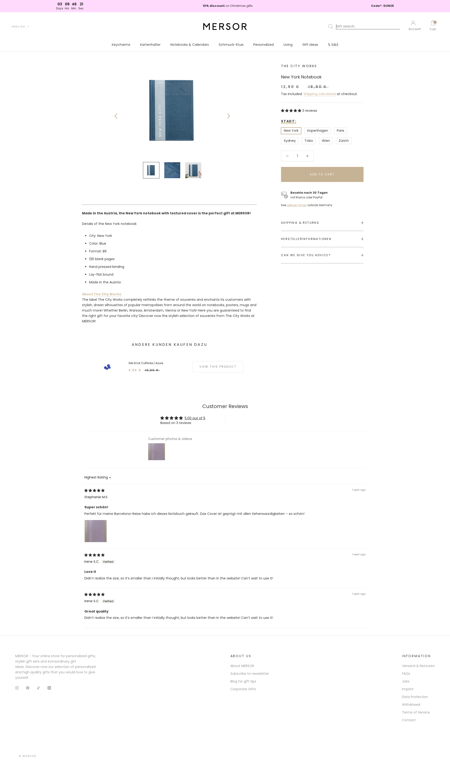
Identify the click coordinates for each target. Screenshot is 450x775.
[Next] (228, 116)
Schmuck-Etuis (231, 44)
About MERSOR (242, 665)
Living (288, 44)
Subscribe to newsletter (249, 673)
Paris (340, 130)
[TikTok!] (38, 687)
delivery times (297, 205)
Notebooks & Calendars (189, 44)
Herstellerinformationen (306, 239)
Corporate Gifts (243, 689)
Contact (409, 720)
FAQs (406, 673)
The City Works (299, 66)
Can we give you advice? (306, 255)
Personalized (263, 44)
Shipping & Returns (300, 223)
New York (291, 130)
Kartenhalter (150, 44)
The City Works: (108, 294)
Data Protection (415, 696)
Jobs (405, 681)
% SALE (333, 44)
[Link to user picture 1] (95, 531)
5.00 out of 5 (195, 418)
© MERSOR (28, 756)
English (18, 26)
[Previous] (116, 116)
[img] (94, 490)
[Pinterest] (27, 687)
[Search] (365, 26)
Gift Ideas (310, 44)
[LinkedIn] (49, 687)
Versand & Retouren (418, 665)
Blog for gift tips (243, 681)
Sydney (290, 140)
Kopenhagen (317, 130)
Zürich (344, 140)
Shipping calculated (320, 94)
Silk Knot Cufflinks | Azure (145, 363)
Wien (326, 140)
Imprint (408, 689)
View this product (217, 367)
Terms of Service (416, 712)
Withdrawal (411, 704)
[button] (291, 110)
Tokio (308, 140)
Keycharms (121, 44)
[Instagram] (17, 687)
